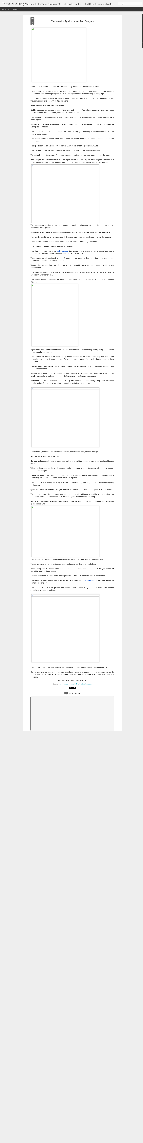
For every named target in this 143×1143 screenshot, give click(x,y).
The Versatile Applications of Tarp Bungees (72, 21)
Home (15, 9)
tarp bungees (87, 684)
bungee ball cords (75, 684)
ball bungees (63, 684)
